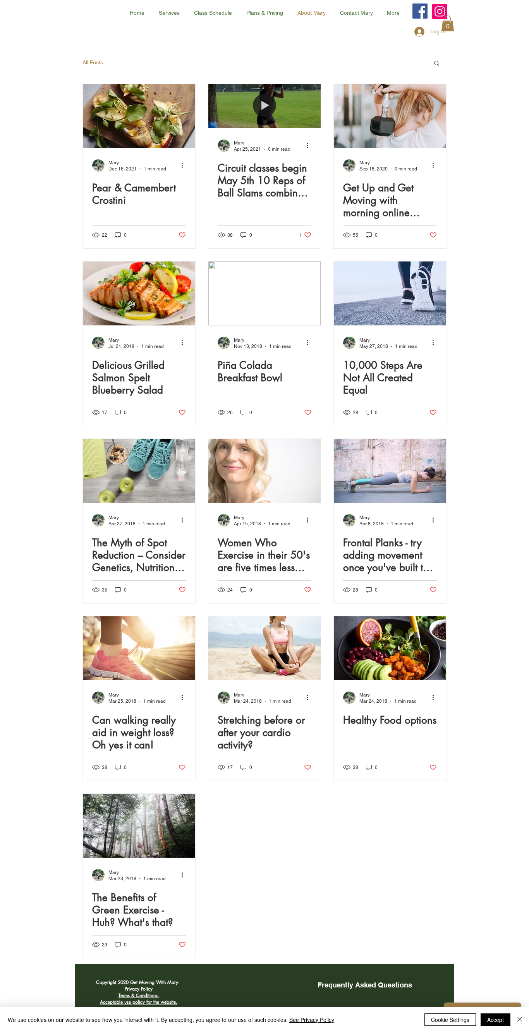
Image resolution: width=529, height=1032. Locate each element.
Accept (495, 1019)
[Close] (519, 1019)
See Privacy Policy (311, 1019)
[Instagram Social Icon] (439, 11)
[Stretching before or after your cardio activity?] (264, 648)
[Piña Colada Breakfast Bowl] (264, 293)
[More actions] (184, 165)
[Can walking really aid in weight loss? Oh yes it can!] (139, 648)
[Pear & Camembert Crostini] (139, 116)
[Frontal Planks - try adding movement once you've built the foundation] (390, 471)
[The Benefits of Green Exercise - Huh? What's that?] (139, 826)
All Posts (92, 62)
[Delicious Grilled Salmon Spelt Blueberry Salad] (139, 293)
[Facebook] (420, 11)
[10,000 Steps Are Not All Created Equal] (390, 293)
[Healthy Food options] (390, 648)
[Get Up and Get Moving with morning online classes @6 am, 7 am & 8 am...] (390, 116)
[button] (447, 23)
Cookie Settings (450, 1019)
